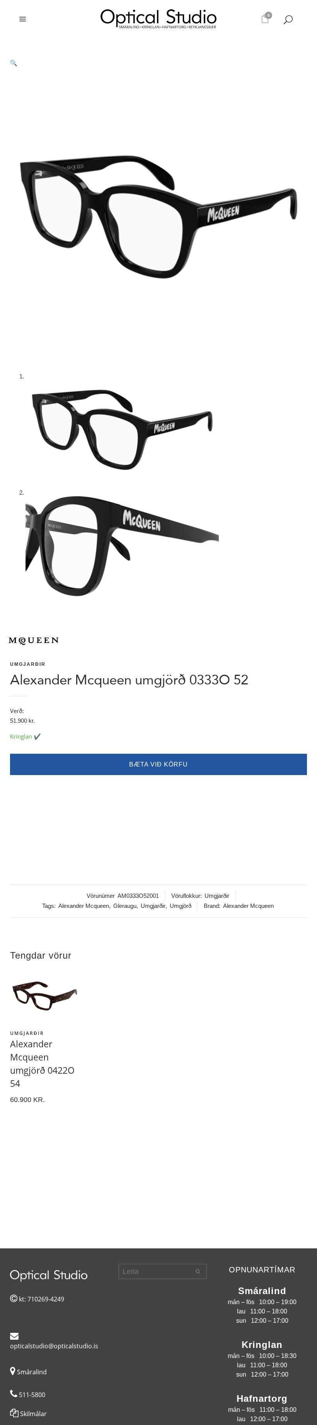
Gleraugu (124, 905)
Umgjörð (180, 905)
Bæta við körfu (158, 764)
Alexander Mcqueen (83, 905)
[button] (158, 63)
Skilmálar (33, 1414)
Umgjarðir (28, 664)
